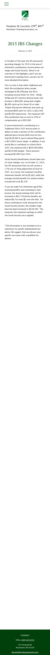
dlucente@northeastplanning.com (25, 652)
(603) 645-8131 (27, 640)
